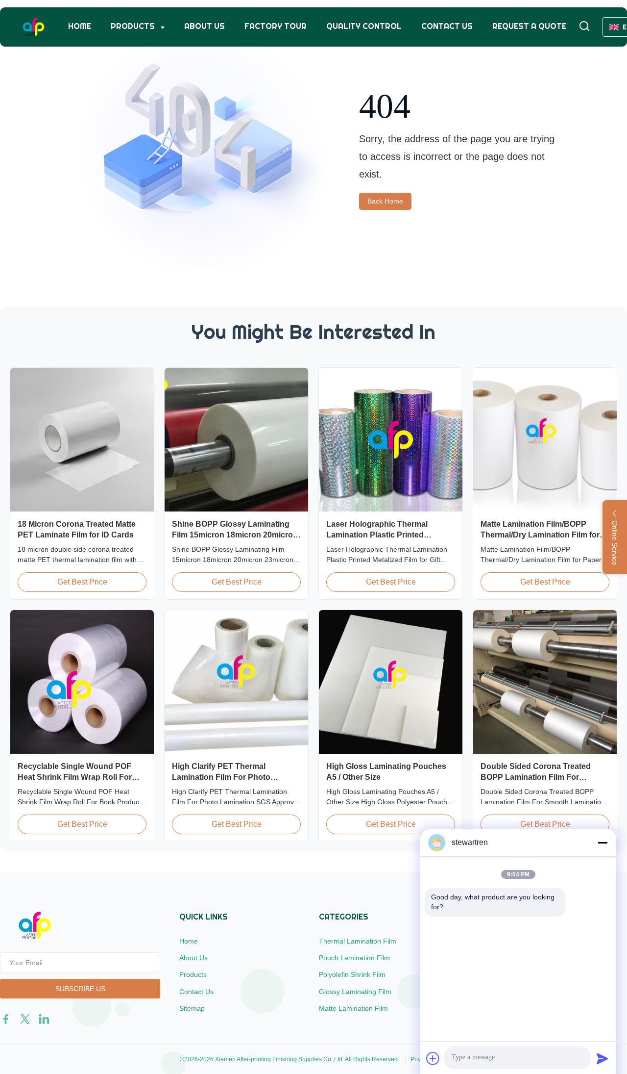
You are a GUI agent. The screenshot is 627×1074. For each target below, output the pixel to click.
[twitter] (25, 1019)
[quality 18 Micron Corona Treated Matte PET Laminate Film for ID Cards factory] (82, 439)
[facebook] (6, 1019)
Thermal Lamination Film (357, 941)
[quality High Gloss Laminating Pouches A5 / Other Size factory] (390, 682)
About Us (204, 26)
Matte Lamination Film (353, 1008)
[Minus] (602, 842)
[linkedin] (44, 1019)
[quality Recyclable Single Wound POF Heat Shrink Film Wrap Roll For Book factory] (82, 682)
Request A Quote (529, 26)
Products (134, 26)
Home (79, 26)
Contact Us (447, 26)
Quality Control (364, 26)
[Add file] (433, 1058)
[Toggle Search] (584, 27)
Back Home (385, 201)
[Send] (602, 1058)
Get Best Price (82, 582)
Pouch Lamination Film (354, 958)
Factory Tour (275, 26)
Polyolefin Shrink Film (352, 974)
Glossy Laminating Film (355, 992)
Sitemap (192, 1008)
